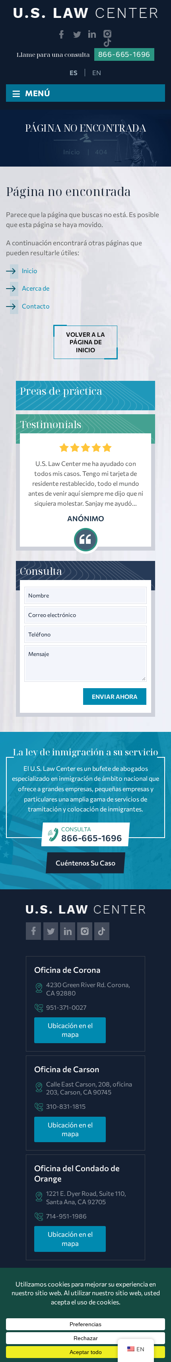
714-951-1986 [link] (66, 1216)
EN (96, 72)
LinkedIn (92, 34)
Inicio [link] (29, 270)
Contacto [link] (36, 306)
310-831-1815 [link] (66, 1106)
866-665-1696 (91, 837)
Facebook (61, 34)
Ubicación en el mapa (70, 1029)
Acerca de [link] (35, 288)
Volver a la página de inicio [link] (85, 342)
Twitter (77, 34)
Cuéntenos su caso (85, 863)
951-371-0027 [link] (66, 1007)
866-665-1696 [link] (124, 54)
